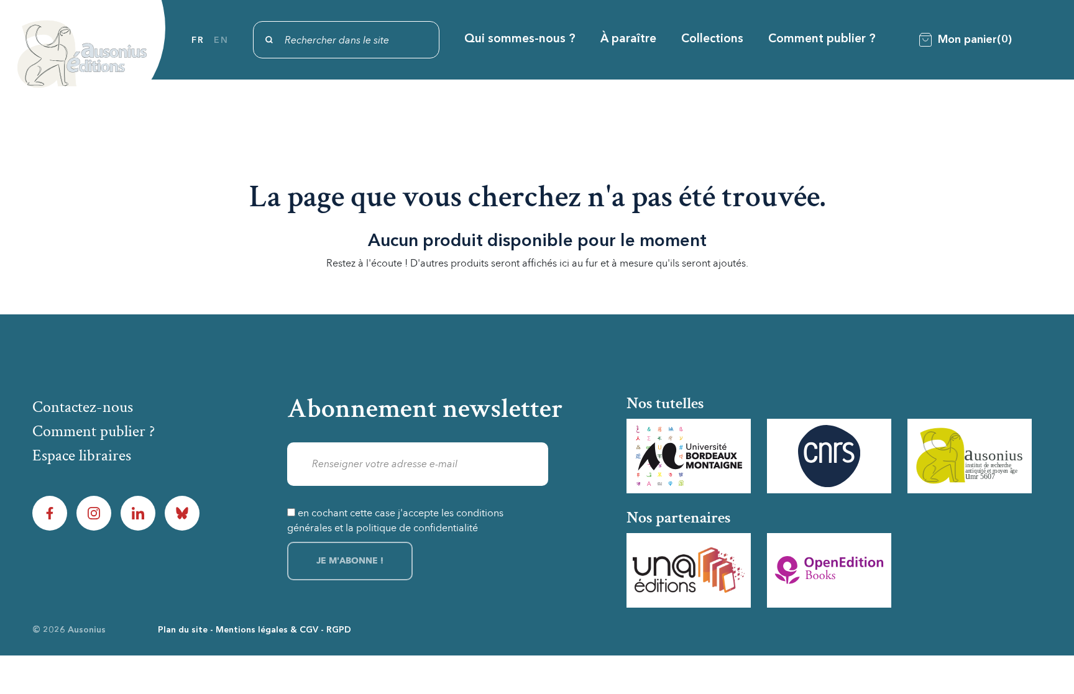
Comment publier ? (822, 39)
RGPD (338, 630)
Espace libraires (81, 455)
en (221, 40)
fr (197, 40)
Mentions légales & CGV (267, 630)
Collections (712, 39)
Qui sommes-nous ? (520, 39)
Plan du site (183, 630)
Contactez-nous (82, 407)
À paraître (628, 39)
